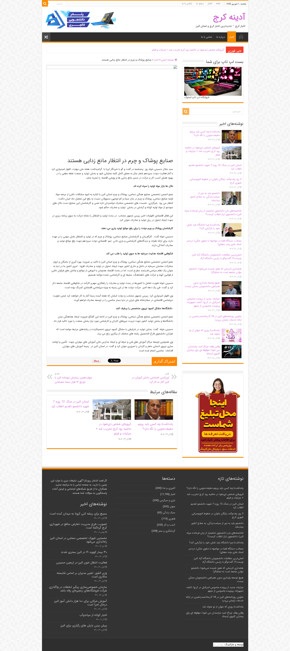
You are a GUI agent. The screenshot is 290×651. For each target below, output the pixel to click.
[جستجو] (45, 4)
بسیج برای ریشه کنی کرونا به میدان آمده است (78, 513)
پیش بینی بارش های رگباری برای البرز (84, 625)
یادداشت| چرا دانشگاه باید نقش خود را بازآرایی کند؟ (203, 226)
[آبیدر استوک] (80, 19)
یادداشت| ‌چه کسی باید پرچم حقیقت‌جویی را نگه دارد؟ (155, 426)
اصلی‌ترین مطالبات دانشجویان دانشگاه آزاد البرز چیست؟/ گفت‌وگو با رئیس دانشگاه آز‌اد (216, 256)
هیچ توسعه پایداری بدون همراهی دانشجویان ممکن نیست (202, 284)
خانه (218, 3)
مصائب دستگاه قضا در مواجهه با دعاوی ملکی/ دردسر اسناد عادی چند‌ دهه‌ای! (214, 242)
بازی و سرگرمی (167, 500)
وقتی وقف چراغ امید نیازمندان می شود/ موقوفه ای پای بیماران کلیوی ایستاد (203, 350)
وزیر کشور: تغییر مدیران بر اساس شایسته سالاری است (82, 575)
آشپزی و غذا (168, 488)
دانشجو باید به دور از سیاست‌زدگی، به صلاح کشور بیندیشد (205, 196)
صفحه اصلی (168, 60)
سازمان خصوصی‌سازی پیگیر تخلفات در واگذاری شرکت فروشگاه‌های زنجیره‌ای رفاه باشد (78, 589)
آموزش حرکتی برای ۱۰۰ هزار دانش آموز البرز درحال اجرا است (80, 603)
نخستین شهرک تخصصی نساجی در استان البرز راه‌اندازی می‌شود (78, 540)
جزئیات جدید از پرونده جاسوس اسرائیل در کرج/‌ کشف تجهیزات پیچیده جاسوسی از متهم (203, 302)
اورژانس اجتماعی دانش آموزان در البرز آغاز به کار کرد (150, 378)
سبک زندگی (169, 513)
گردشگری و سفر (166, 531)
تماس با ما (187, 3)
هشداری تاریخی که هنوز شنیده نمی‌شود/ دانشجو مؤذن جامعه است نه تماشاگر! (215, 270)
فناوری (171, 519)
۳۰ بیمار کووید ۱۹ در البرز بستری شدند (84, 552)
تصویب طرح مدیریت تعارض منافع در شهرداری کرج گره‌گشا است (78, 526)
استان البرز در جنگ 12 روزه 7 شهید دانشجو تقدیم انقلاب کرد (70, 404)
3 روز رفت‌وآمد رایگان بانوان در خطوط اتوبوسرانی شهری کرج (215, 181)
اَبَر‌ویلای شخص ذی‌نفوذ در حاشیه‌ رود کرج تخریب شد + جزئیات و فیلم (188, 49)
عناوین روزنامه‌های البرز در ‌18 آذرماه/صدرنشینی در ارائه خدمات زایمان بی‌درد (215, 318)
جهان (172, 506)
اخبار (210, 3)
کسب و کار (169, 525)
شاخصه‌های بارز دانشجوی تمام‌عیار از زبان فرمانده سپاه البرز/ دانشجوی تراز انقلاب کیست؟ (213, 212)
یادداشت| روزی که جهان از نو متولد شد (204, 332)
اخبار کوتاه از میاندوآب (93, 615)
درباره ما (200, 3)
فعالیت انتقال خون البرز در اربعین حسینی (81, 562)
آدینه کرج (229, 17)
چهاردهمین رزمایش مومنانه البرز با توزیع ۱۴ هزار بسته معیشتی (73, 378)
